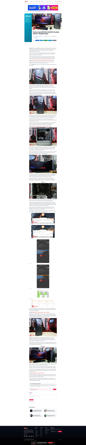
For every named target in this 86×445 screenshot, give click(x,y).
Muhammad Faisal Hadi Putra (38, 36)
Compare (46, 431)
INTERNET (36, 436)
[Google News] (24, 436)
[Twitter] (29, 436)
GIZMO (31, 1)
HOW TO (37, 1)
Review (41, 430)
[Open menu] (57, 1)
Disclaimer (35, 440)
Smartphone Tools (47, 429)
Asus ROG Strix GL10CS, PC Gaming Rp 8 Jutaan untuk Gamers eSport (43, 60)
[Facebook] (26, 436)
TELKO (36, 430)
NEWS (39, 1)
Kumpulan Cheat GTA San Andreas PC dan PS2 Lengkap (41, 312)
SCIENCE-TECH (37, 435)
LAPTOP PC (42, 1)
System (60, 1)
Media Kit (32, 440)
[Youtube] (31, 436)
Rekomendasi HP (47, 430)
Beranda (25, 11)
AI (35, 429)
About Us (25, 440)
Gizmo (41, 429)
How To (41, 431)
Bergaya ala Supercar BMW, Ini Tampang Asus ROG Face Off (42, 126)
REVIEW (28, 11)
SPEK (34, 1)
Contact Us (28, 440)
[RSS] (33, 436)
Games (41, 436)
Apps (41, 435)
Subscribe (60, 431)
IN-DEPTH (36, 431)
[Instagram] (28, 436)
